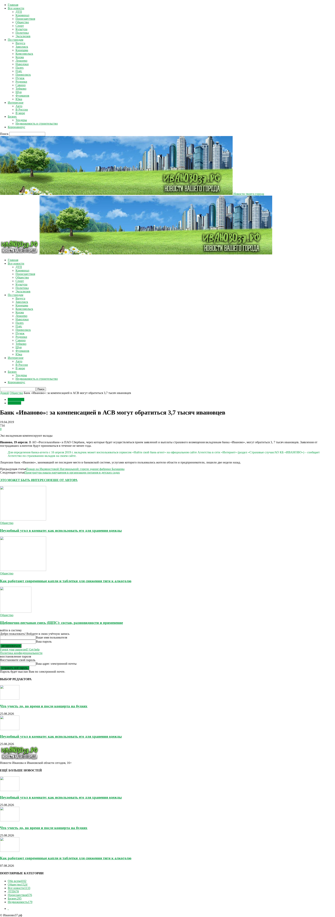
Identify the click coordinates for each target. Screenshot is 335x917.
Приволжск (23, 74)
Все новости (16, 8)
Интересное (15, 102)
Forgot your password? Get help (20, 649)
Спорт (20, 25)
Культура (21, 29)
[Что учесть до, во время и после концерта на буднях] (9, 698)
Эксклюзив (23, 36)
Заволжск (22, 46)
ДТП (19, 11)
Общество (22, 22)
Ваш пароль (44, 641)
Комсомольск (24, 53)
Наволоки (22, 64)
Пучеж (20, 78)
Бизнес (12, 116)
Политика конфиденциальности (21, 653)
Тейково (21, 88)
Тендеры (21, 120)
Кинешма (22, 50)
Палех (20, 67)
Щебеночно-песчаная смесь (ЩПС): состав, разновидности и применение (61, 623)
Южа (19, 99)
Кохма (20, 57)
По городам (15, 39)
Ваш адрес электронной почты (56, 663)
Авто (19, 106)
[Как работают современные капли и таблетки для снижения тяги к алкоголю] (23, 570)
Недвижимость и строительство (37, 123)
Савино (21, 85)
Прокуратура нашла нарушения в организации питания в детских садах (72, 472)
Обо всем (17, 881)
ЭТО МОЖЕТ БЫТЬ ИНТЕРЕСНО (25, 480)
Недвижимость (20, 902)
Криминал (22, 15)
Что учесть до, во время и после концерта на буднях (43, 706)
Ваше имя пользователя (51, 637)
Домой (4, 393)
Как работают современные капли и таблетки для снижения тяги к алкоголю (65, 581)
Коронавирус (16, 127)
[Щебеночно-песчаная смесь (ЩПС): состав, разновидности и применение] (15, 611)
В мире (20, 113)
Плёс (19, 71)
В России (22, 109)
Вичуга (20, 43)
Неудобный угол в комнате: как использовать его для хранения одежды (61, 530)
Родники (21, 81)
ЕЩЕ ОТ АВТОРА (64, 480)
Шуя (19, 92)
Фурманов (22, 95)
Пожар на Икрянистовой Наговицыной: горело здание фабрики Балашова (75, 469)
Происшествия (25, 18)
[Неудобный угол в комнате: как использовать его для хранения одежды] (23, 519)
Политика (22, 32)
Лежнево (21, 60)
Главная (13, 4)
